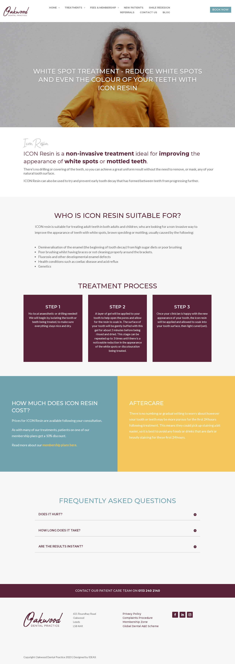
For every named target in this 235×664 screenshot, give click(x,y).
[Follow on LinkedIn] (182, 615)
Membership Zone (135, 622)
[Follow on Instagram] (190, 615)
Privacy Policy (132, 613)
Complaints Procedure (138, 618)
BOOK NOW (220, 9)
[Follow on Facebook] (175, 615)
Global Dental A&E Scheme (141, 626)
